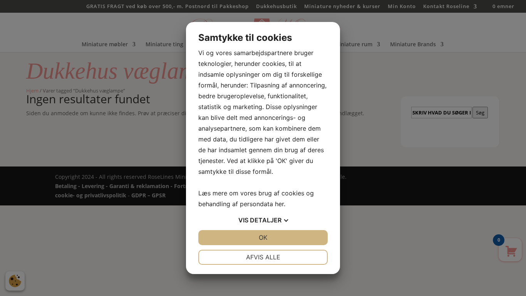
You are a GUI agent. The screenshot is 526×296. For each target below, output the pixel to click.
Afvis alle (263, 257)
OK (263, 237)
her (279, 204)
